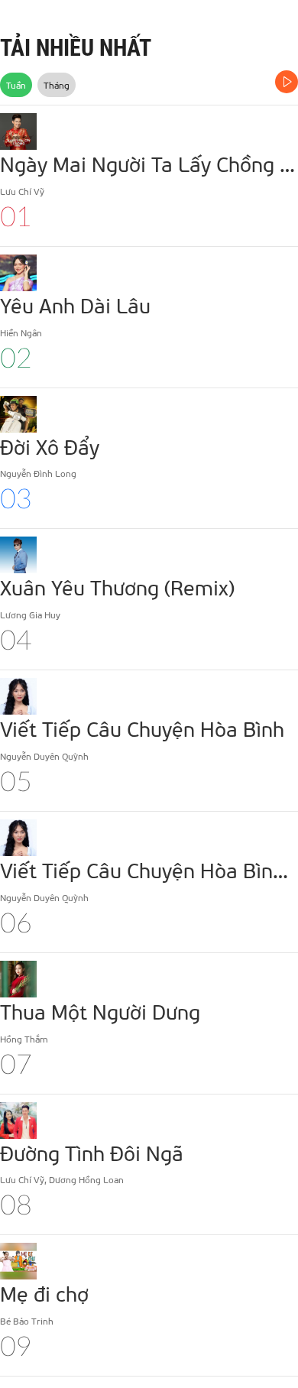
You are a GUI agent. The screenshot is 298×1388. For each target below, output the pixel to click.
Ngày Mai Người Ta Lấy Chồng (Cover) (149, 163)
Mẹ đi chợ (44, 1293)
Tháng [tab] (57, 85)
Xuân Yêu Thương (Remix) (117, 587)
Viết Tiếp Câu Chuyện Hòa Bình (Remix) (149, 870)
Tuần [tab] (16, 85)
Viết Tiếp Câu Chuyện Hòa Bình (142, 728)
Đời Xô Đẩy (49, 446)
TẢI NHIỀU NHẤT (75, 47)
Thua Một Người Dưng (100, 1011)
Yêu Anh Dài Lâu (75, 305)
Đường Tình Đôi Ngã (91, 1152)
